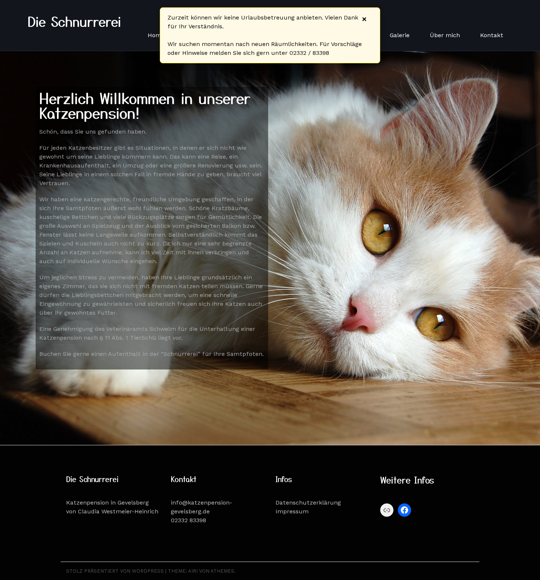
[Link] (386, 510)
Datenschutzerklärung (308, 502)
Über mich (445, 35)
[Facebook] (404, 510)
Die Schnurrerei (74, 21)
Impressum (292, 511)
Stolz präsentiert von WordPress (115, 571)
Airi (193, 571)
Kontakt (491, 35)
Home (156, 35)
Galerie (400, 35)
